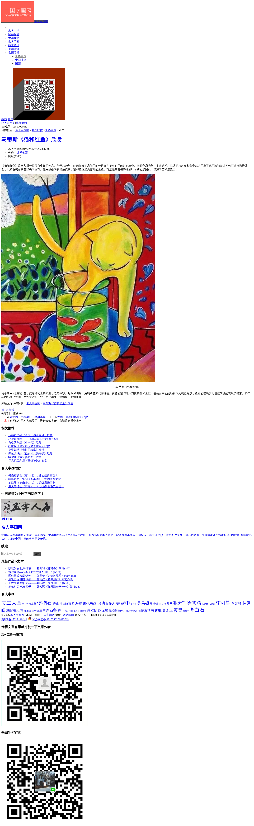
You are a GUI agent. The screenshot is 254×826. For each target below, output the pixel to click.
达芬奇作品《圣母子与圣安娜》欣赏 (30, 435)
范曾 (71, 611)
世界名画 (20, 56)
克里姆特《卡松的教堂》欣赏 (26, 449)
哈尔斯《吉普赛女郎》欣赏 (24, 457)
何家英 (32, 603)
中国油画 (20, 59)
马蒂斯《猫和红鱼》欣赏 (31, 139)
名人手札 (13, 41)
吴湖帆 (154, 603)
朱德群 (212, 604)
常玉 (170, 603)
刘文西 (67, 603)
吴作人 (110, 603)
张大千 (179, 603)
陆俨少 (121, 610)
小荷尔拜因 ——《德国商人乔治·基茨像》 (34, 438)
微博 (4, 119)
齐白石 (197, 610)
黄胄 (177, 610)
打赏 (11, 409)
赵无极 (103, 610)
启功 (101, 603)
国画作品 (13, 34)
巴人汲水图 (8, 122)
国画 (18, 63)
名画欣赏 (13, 52)
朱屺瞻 (205, 604)
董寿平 (76, 611)
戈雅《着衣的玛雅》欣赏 (72, 417)
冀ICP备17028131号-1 (14, 619)
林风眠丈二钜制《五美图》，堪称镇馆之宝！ (36, 479)
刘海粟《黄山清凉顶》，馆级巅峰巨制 (31, 482)
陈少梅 (137, 610)
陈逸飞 (145, 610)
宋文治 (162, 603)
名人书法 (13, 30)
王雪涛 (44, 610)
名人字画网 (41, 21)
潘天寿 (17, 610)
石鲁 (53, 610)
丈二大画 (11, 603)
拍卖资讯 (13, 45)
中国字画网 (48, 614)
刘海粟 (77, 603)
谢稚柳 (92, 610)
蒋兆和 (83, 611)
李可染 (223, 603)
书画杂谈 (13, 48)
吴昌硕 (143, 603)
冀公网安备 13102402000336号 (50, 619)
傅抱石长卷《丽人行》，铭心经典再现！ (33, 475)
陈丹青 (129, 610)
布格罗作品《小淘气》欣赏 (24, 442)
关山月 (58, 603)
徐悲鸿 (194, 603)
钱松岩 (113, 610)
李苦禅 (236, 603)
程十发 (63, 610)
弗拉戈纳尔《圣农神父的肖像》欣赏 (30, 453)
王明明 (35, 610)
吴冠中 (123, 603)
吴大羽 (134, 604)
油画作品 (13, 38)
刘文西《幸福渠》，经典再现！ (29, 417)
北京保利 (21, 122)
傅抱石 (44, 603)
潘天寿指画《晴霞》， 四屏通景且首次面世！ (36, 486)
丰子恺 (25, 604)
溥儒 (9, 610)
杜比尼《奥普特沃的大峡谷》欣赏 (29, 446)
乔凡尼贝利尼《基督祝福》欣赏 (27, 460)
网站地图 (68, 614)
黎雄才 (186, 611)
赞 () (4, 409)
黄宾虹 (156, 610)
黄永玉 (167, 610)
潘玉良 (27, 610)
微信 (10, 119)
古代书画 (90, 603)
